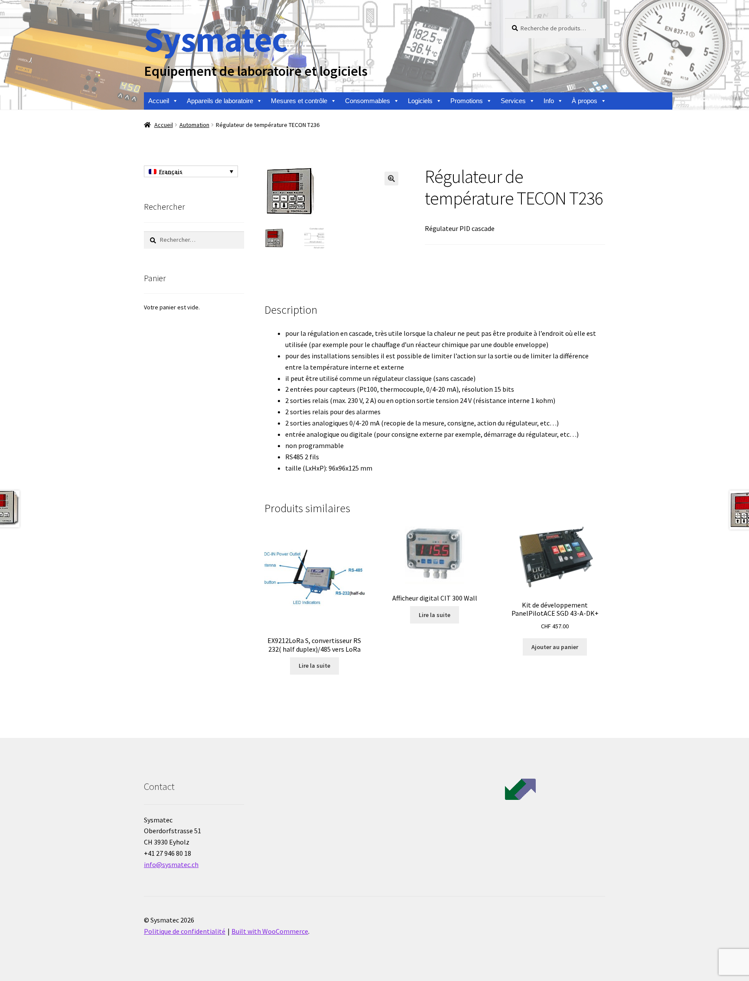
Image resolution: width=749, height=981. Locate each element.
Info (549, 100)
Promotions (466, 100)
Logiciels (420, 100)
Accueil (158, 100)
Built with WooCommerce (269, 931)
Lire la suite (314, 665)
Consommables (367, 100)
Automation (194, 125)
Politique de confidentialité (184, 931)
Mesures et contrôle (299, 100)
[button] (391, 178)
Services (513, 100)
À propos (584, 100)
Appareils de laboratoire (220, 100)
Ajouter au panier (554, 647)
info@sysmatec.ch (171, 864)
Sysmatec (215, 39)
